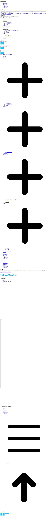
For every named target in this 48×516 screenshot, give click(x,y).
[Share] (3, 513)
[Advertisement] (24, 292)
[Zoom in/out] (8, 513)
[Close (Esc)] (1, 513)
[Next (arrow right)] (3, 514)
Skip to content (3, 1)
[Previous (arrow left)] (1, 514)
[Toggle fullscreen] (6, 513)
